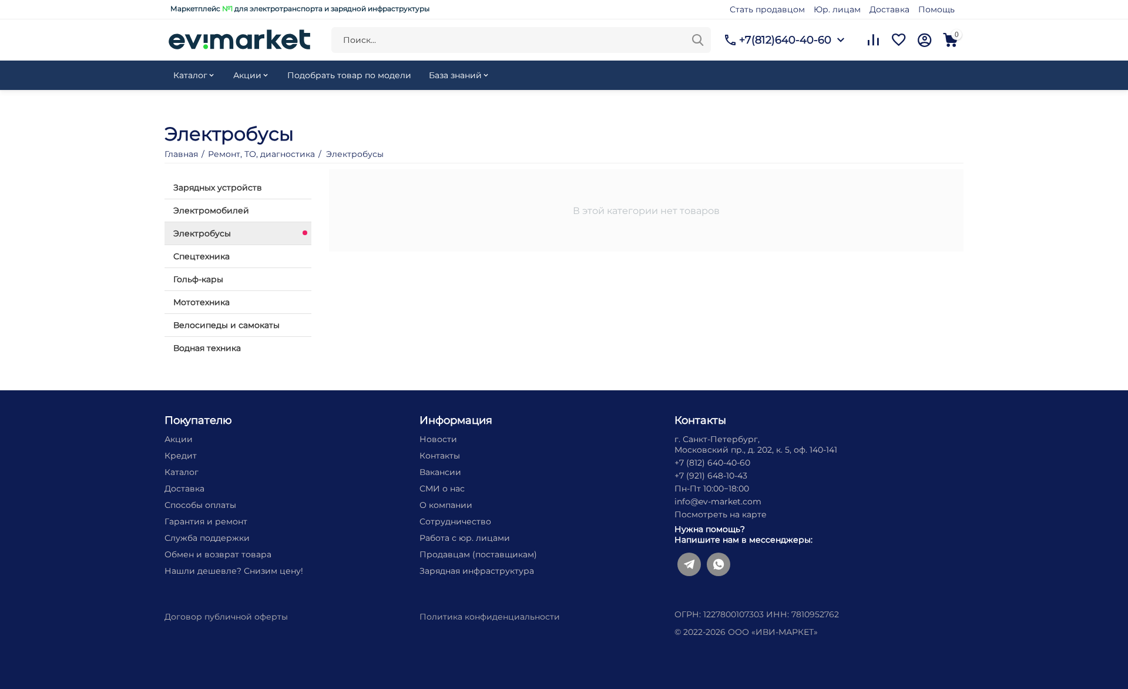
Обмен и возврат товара (217, 554)
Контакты (439, 455)
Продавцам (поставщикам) (478, 554)
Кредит (180, 455)
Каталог (181, 472)
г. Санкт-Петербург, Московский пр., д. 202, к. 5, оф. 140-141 (755, 444)
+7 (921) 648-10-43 (710, 475)
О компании (445, 505)
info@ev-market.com (717, 501)
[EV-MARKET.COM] (239, 39)
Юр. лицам (837, 9)
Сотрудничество (455, 521)
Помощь (936, 9)
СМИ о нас (442, 488)
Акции (178, 439)
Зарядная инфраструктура (476, 571)
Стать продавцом (767, 9)
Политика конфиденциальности (489, 616)
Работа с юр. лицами (464, 538)
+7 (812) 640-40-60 (712, 462)
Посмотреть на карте (720, 514)
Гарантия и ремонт (205, 521)
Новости (438, 439)
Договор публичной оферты (226, 616)
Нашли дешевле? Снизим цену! (233, 571)
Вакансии (440, 472)
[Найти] (698, 40)
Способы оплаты (200, 505)
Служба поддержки (207, 538)
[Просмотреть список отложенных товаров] (899, 40)
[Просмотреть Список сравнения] (873, 40)
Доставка (889, 9)
